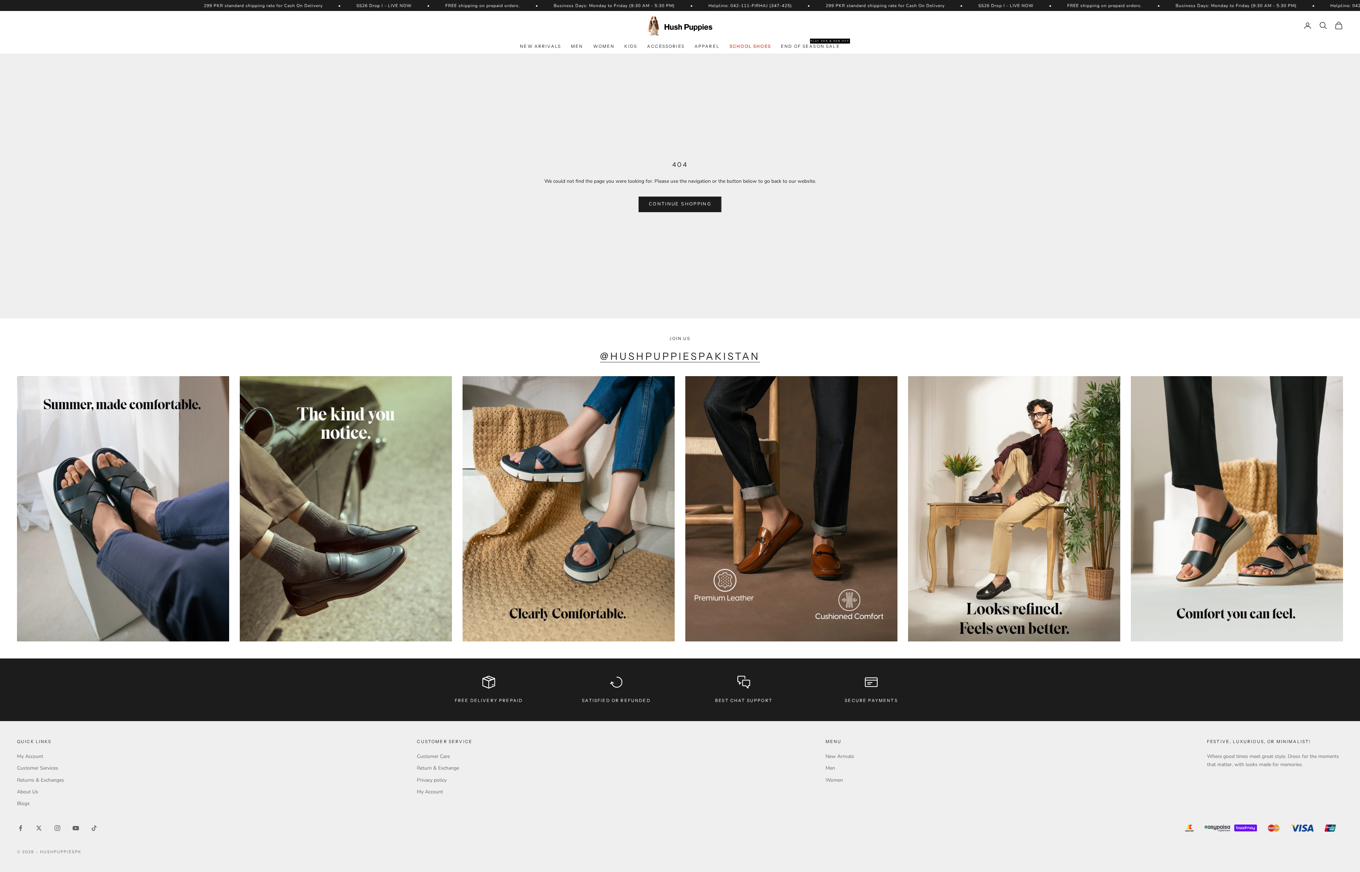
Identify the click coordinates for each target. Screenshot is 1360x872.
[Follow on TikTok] (94, 828)
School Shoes (750, 46)
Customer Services (37, 768)
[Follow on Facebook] (20, 828)
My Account (30, 756)
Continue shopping (680, 204)
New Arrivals (540, 46)
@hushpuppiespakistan (680, 356)
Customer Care (433, 756)
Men (577, 46)
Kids (630, 46)
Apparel (707, 46)
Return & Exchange (438, 768)
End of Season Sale (810, 46)
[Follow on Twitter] (38, 828)
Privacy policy (432, 780)
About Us (27, 791)
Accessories (666, 46)
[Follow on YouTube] (75, 828)
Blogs (23, 803)
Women (604, 46)
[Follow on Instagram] (57, 828)
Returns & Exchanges (40, 780)
